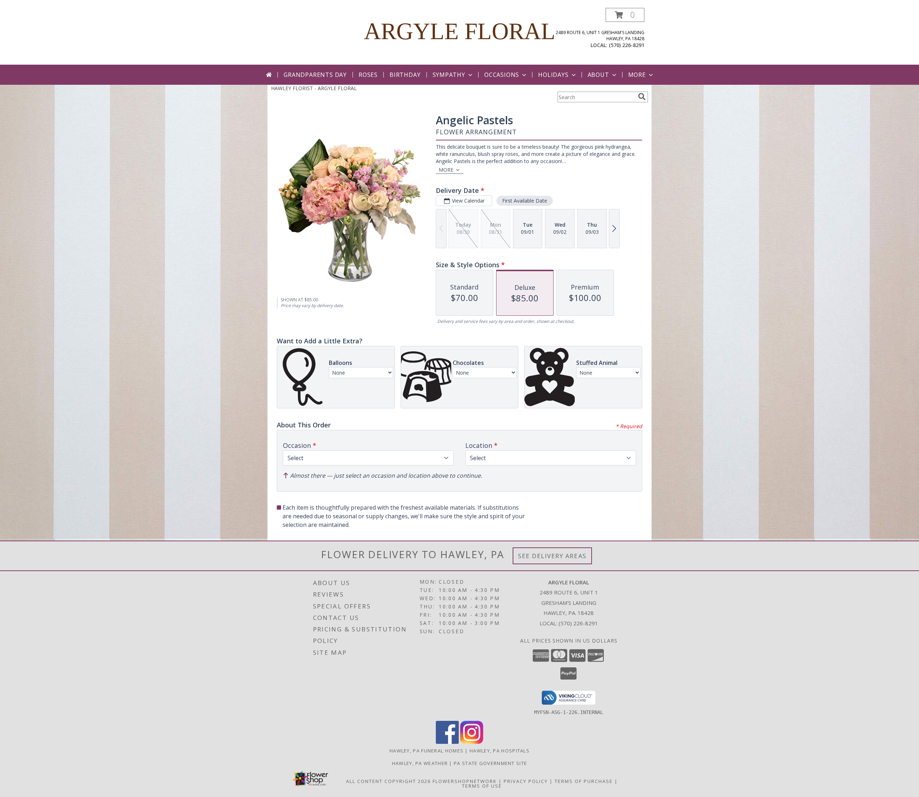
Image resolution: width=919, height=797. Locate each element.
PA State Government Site (490, 763)
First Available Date (524, 200)
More (637, 75)
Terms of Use (482, 786)
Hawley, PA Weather (420, 763)
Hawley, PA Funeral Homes (426, 750)
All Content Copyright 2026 (388, 781)
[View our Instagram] (471, 741)
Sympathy (449, 75)
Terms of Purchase (584, 781)
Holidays (553, 75)
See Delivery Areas (552, 556)
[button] (625, 15)
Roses (368, 75)
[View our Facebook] (447, 741)
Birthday (404, 75)
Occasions (501, 75)
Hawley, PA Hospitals (500, 750)
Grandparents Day (315, 75)
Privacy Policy (526, 781)
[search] (642, 97)
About (598, 75)
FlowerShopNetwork (465, 781)
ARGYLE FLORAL (459, 31)
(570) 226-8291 (626, 45)
